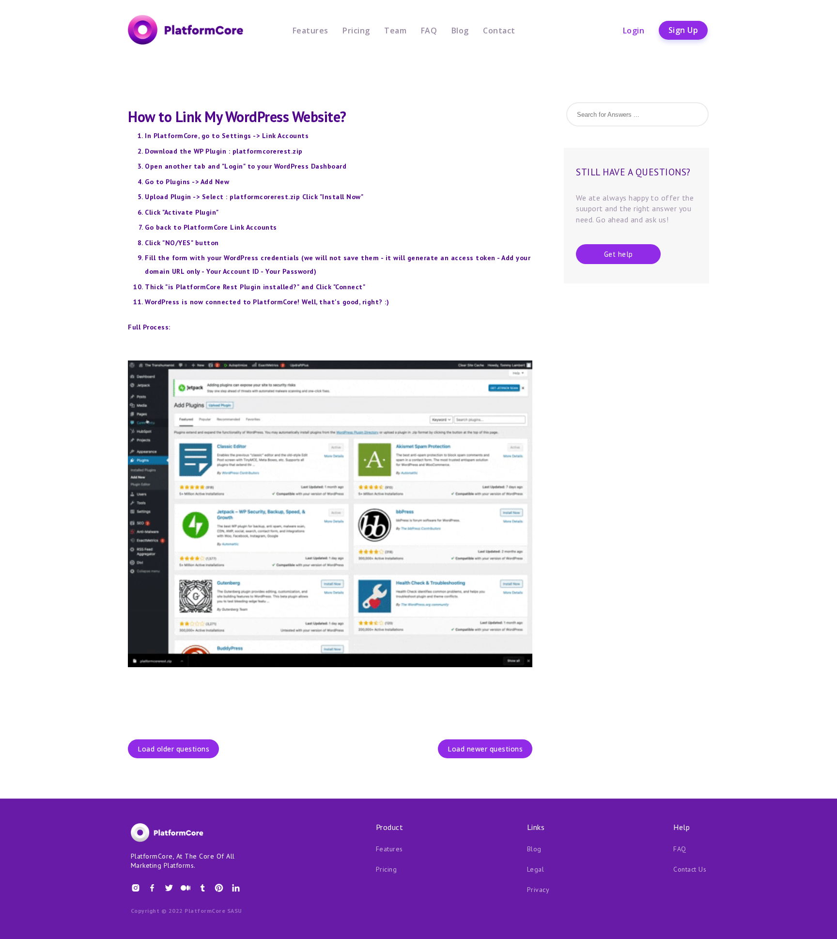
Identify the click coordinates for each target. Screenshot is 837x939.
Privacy (538, 889)
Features (310, 30)
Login (634, 30)
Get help (618, 254)
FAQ (429, 30)
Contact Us (689, 869)
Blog (460, 30)
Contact (499, 30)
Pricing (356, 30)
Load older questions (173, 748)
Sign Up (683, 30)
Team (395, 30)
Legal (535, 869)
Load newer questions (485, 748)
